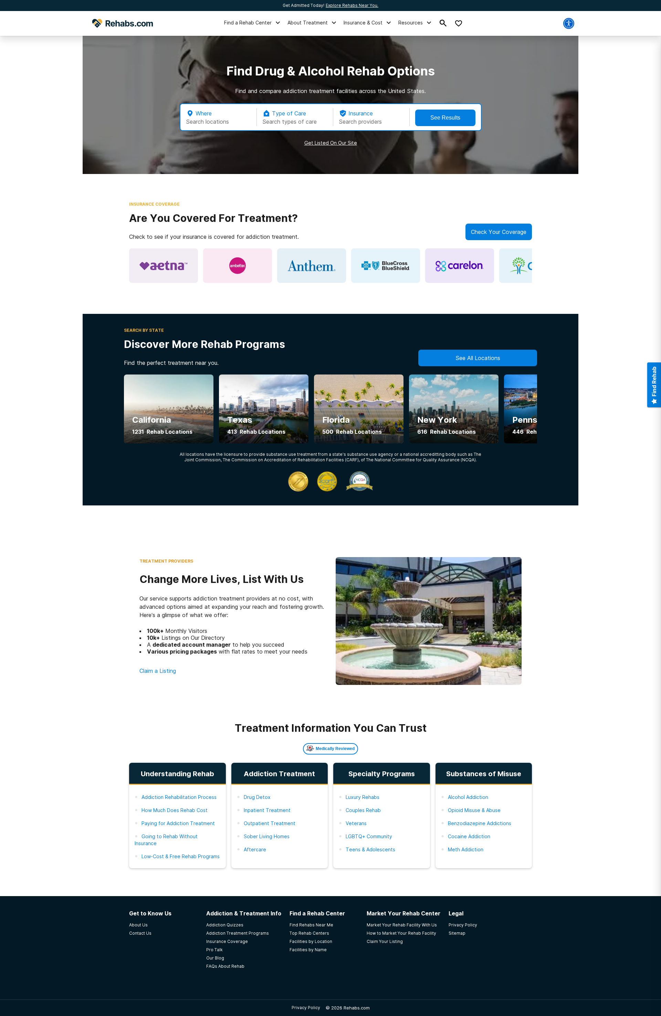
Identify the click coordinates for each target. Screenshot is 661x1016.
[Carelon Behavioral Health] (459, 265)
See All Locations (477, 358)
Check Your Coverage (498, 231)
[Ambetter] (237, 265)
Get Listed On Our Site (330, 143)
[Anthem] (311, 265)
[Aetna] (163, 265)
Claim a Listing (157, 670)
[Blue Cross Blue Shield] (385, 265)
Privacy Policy (306, 1007)
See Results (445, 118)
